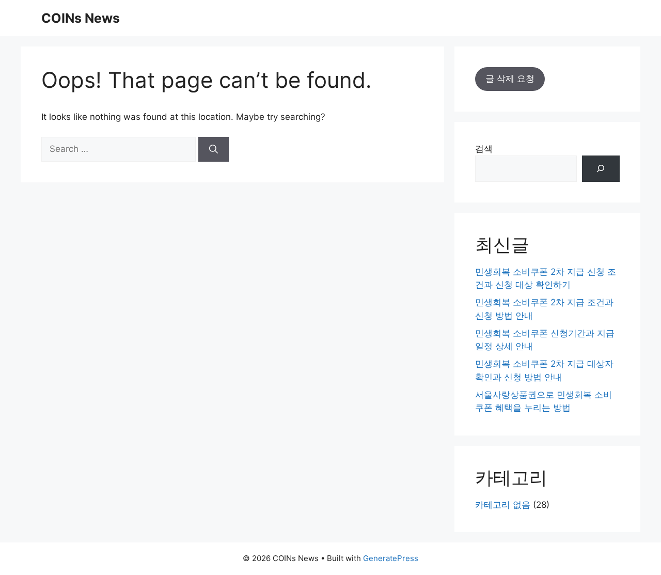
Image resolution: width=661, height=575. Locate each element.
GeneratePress (390, 558)
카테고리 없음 (502, 505)
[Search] (213, 149)
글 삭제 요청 (509, 78)
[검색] (601, 169)
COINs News (80, 18)
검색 (484, 149)
